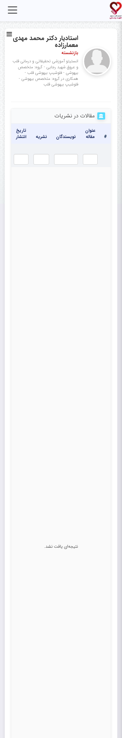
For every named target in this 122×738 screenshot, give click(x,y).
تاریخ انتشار (21, 133)
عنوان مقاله (90, 133)
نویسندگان (66, 136)
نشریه (41, 136)
